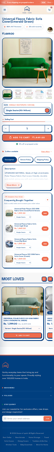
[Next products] (50, 279)
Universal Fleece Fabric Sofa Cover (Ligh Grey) (25, 225)
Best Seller (7, 437)
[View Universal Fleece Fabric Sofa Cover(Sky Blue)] (9, 244)
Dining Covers (23, 441)
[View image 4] (39, 94)
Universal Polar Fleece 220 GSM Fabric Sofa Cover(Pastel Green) (27, 210)
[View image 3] (28, 94)
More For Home (42, 445)
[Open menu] (5, 10)
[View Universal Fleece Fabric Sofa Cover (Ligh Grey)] (9, 228)
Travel (46, 437)
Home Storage (34, 437)
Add (45, 213)
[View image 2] (18, 94)
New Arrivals (20, 437)
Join (47, 418)
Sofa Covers (9, 441)
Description (9, 160)
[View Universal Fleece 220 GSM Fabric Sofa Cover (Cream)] (9, 259)
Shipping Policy (43, 160)
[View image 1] (7, 94)
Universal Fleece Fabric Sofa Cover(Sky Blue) (25, 240)
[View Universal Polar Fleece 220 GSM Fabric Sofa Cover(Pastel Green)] (9, 213)
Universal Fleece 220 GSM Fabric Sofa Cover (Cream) (27, 255)
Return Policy (25, 160)
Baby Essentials (26, 445)
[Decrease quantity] (5, 128)
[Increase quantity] (48, 128)
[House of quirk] (27, 10)
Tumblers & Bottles (40, 441)
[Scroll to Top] (49, 438)
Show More (12, 185)
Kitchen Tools (11, 445)
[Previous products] (44, 279)
